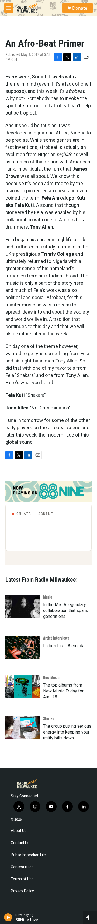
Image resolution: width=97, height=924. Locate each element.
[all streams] (90, 917)
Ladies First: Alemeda (63, 645)
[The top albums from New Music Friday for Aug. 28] (22, 686)
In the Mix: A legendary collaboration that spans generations (65, 610)
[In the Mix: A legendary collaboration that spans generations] (22, 606)
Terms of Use (22, 879)
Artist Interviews (56, 638)
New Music (51, 677)
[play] (8, 917)
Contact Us (20, 843)
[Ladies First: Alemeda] (22, 647)
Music (47, 597)
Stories (48, 718)
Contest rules (22, 867)
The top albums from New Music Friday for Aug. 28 (63, 691)
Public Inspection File (28, 855)
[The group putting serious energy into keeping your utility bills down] (22, 727)
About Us (18, 831)
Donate (79, 8)
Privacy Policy (22, 891)
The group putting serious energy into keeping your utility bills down (67, 732)
